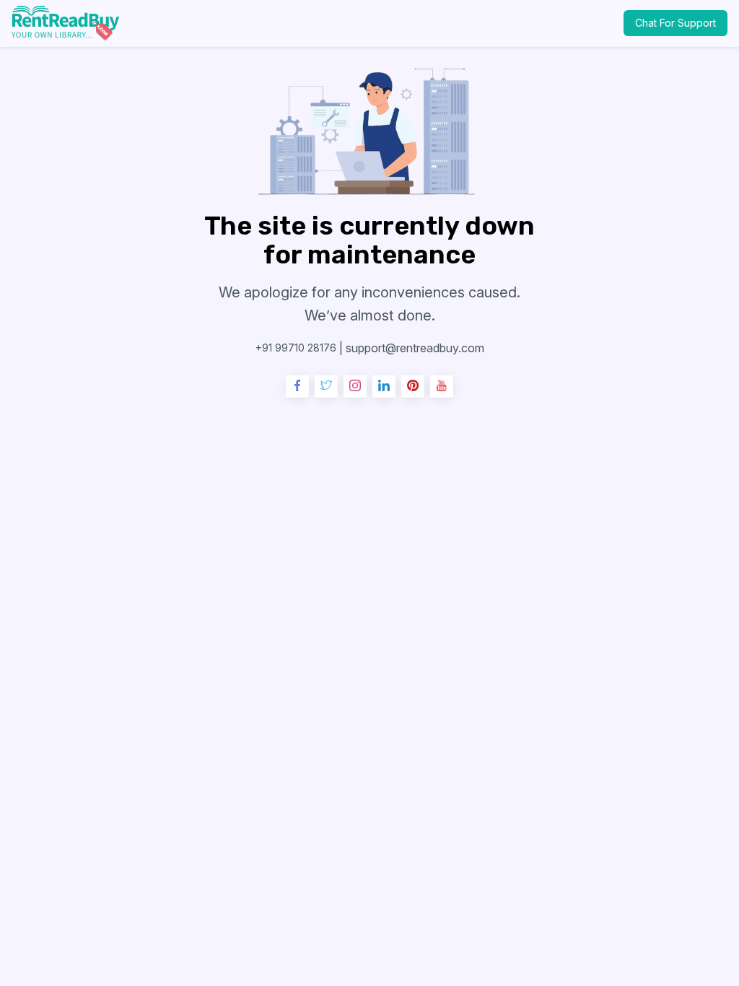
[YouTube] (441, 386)
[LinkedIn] (383, 386)
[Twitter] (326, 386)
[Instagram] (355, 386)
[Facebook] (297, 386)
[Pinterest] (412, 386)
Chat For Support (675, 23)
